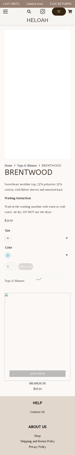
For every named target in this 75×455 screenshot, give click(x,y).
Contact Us (37, 412)
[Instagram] (43, 12)
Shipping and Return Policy (37, 441)
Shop (37, 436)
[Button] (59, 12)
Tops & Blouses (27, 165)
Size (7, 230)
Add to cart (25, 266)
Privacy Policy (37, 447)
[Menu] (5, 11)
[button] (29, 11)
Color (8, 247)
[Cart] (70, 11)
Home (8, 165)
